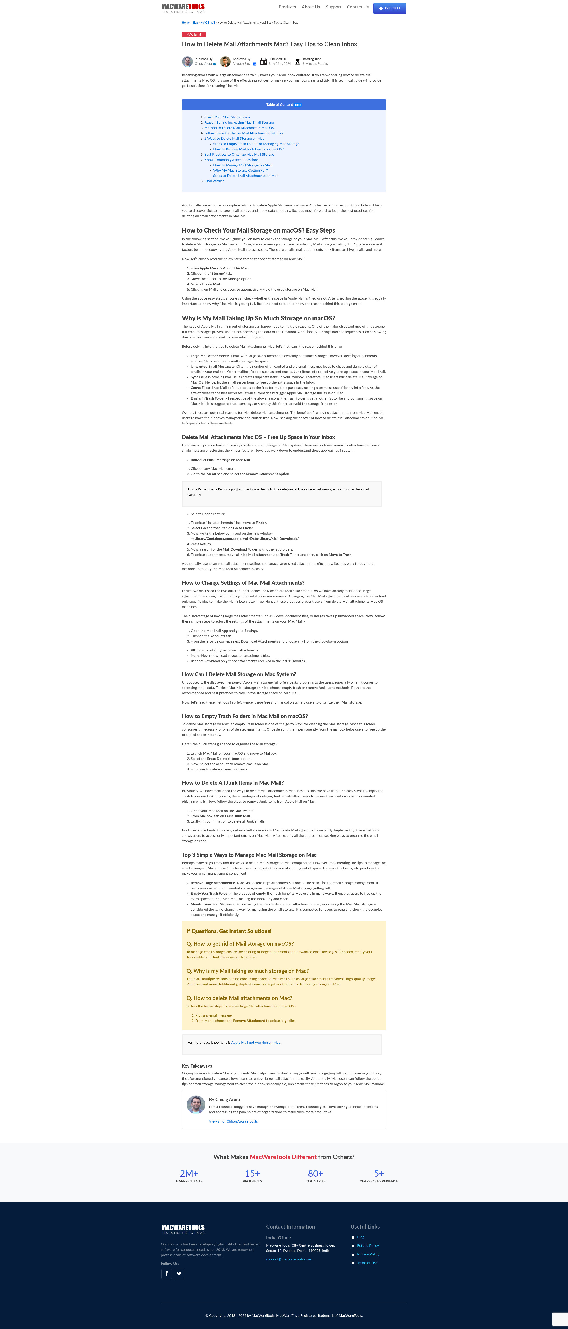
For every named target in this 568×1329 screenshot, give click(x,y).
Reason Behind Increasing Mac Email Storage (239, 122)
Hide (298, 105)
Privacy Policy (368, 1254)
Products (287, 7)
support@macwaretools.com (288, 1259)
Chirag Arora (204, 63)
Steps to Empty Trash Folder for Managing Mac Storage (256, 144)
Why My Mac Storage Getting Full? (240, 170)
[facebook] (166, 1274)
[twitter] (179, 1274)
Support (333, 7)
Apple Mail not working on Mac (255, 1042)
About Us (311, 7)
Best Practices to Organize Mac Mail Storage (239, 154)
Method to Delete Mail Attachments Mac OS (239, 128)
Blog (360, 1237)
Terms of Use (367, 1263)
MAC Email (193, 34)
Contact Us (358, 7)
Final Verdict (214, 181)
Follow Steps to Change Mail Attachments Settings (243, 133)
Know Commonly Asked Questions (231, 160)
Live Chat (392, 8)
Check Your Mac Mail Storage (227, 117)
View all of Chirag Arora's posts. (234, 1121)
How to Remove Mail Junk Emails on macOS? (248, 149)
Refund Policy (368, 1245)
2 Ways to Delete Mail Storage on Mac (234, 138)
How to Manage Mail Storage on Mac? (243, 165)
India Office (278, 1237)
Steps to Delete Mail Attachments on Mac (245, 176)
